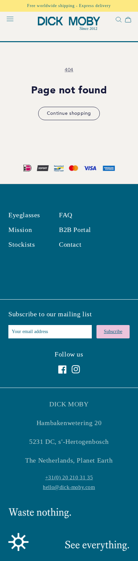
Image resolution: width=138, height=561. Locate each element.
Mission (20, 229)
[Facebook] (62, 369)
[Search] (118, 21)
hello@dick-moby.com (69, 487)
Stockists (21, 244)
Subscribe (113, 331)
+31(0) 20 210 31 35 (69, 477)
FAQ (65, 215)
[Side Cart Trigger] (128, 21)
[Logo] (69, 24)
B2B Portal (75, 229)
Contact (70, 244)
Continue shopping (69, 113)
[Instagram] (76, 369)
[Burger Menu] (10, 19)
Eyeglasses (24, 215)
